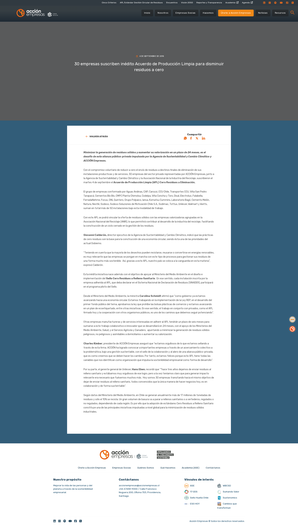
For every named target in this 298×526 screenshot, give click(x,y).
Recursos (280, 13)
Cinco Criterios (109, 2)
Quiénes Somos (145, 467)
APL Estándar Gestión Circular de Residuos (141, 2)
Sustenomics (229, 497)
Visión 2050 (187, 2)
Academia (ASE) (190, 467)
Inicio (147, 13)
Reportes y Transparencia (209, 2)
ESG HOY (195, 503)
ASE (192, 485)
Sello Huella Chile (199, 497)
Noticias (263, 13)
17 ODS (193, 491)
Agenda (246, 2)
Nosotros (163, 13)
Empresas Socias (186, 13)
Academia (230, 2)
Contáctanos (213, 467)
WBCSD (226, 485)
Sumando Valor (230, 491)
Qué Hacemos (167, 467)
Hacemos (208, 13)
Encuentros (172, 2)
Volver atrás (99, 136)
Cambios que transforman (227, 505)
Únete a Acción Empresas (236, 13)
